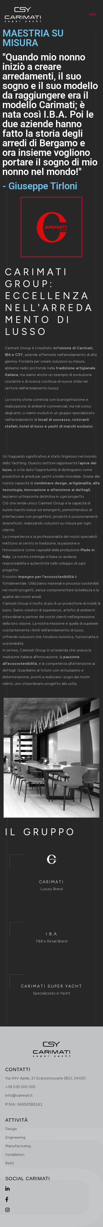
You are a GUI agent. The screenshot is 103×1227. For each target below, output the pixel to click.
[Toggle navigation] (92, 15)
